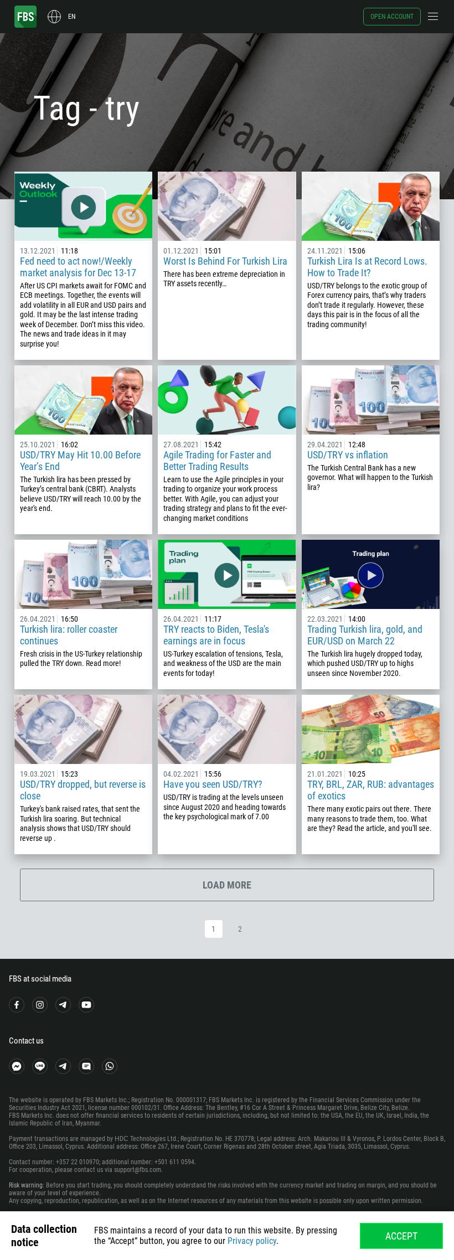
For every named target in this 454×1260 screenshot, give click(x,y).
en (71, 16)
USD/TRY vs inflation (347, 455)
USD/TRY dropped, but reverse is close (83, 790)
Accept (401, 1236)
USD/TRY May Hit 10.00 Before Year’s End (80, 460)
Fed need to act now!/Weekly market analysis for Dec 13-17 (78, 266)
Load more (227, 885)
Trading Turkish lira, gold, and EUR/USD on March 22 (364, 635)
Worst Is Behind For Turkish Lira (225, 261)
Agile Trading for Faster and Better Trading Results (217, 460)
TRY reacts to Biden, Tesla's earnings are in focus (216, 635)
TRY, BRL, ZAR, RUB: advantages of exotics (370, 790)
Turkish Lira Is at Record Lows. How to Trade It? (367, 266)
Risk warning (26, 1185)
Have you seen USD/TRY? (212, 784)
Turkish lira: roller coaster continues (68, 635)
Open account (392, 16)
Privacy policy (252, 1241)
